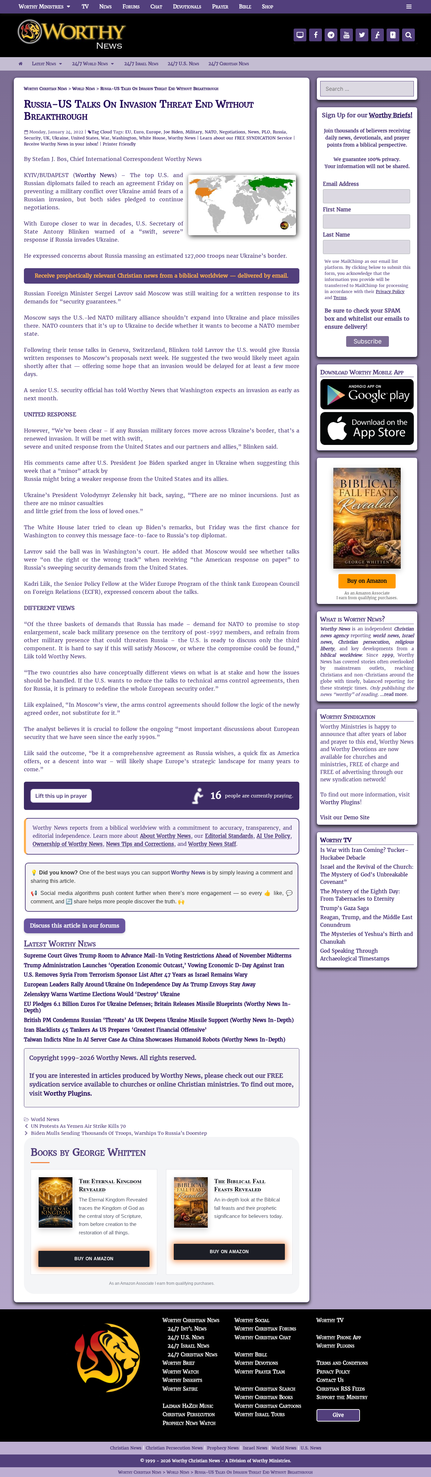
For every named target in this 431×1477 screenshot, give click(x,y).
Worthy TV (336, 840)
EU (128, 131)
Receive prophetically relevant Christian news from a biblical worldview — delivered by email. (162, 275)
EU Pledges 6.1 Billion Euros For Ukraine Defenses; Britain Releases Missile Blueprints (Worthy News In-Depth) (157, 1007)
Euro (138, 131)
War (105, 137)
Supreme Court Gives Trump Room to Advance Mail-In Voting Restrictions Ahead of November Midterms (158, 955)
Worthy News (182, 137)
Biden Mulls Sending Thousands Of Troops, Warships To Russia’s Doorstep (119, 1133)
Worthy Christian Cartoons (268, 1406)
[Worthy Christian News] (72, 34)
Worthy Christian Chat (263, 1337)
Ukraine (60, 137)
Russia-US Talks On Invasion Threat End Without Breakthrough (139, 110)
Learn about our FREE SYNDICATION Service (246, 137)
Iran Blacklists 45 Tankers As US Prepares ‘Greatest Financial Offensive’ (115, 1030)
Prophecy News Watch (189, 1423)
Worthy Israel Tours (260, 1414)
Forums (131, 6)
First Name (337, 209)
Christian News (125, 1447)
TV (85, 6)
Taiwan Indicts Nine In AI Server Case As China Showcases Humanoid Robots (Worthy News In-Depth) (154, 1039)
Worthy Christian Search (265, 1389)
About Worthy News (165, 836)
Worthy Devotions (256, 1363)
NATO (211, 131)
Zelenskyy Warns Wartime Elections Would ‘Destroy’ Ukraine (102, 994)
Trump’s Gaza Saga (344, 908)
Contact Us (330, 1380)
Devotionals (187, 6)
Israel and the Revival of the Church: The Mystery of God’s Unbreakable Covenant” (366, 874)
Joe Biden (173, 131)
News (105, 6)
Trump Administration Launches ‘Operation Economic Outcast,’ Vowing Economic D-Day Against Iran (154, 965)
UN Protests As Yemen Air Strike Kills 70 (78, 1126)
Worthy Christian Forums (265, 1328)
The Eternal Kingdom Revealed (110, 1184)
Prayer (220, 6)
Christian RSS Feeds (341, 1389)
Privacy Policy (390, 291)
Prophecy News (223, 1447)
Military (194, 131)
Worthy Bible (251, 1354)
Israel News (255, 1447)
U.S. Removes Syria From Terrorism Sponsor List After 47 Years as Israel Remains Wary (135, 975)
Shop (267, 6)
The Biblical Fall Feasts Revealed (239, 1184)
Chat (156, 6)
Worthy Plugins (340, 802)
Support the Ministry (342, 1397)
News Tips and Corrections (140, 844)
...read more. (394, 694)
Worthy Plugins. (68, 1093)
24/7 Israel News (141, 64)
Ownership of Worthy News (68, 844)
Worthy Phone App (339, 1337)
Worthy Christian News (191, 1320)
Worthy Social (252, 1320)
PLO (266, 131)
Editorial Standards (229, 836)
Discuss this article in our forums (74, 925)
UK (46, 137)
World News (45, 1119)
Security (32, 137)
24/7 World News (90, 64)
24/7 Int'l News (187, 1328)
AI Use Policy (273, 836)
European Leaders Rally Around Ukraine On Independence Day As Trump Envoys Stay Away (140, 984)
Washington (124, 137)
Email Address (341, 184)
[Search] (408, 35)
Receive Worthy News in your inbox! (61, 144)
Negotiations (232, 131)
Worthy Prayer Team (260, 1371)
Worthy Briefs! (390, 115)
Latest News (44, 64)
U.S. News (311, 1447)
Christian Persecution (189, 1414)
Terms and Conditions (342, 1363)
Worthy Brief (179, 1363)
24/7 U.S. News (183, 64)
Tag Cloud (102, 131)
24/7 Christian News (228, 64)
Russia (279, 131)
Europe (153, 131)
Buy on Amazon (93, 1258)
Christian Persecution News (174, 1447)
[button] (409, 6)
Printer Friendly (119, 144)
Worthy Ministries (41, 6)
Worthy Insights (182, 1380)
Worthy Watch (181, 1371)
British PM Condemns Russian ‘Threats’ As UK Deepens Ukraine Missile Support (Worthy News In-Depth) (159, 1020)
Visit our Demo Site (344, 817)
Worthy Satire (180, 1389)
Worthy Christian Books (264, 1397)
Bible (245, 6)
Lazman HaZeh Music (188, 1406)
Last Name (336, 235)
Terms (339, 297)
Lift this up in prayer (61, 795)
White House (152, 137)
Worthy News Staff (212, 844)
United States (84, 137)
